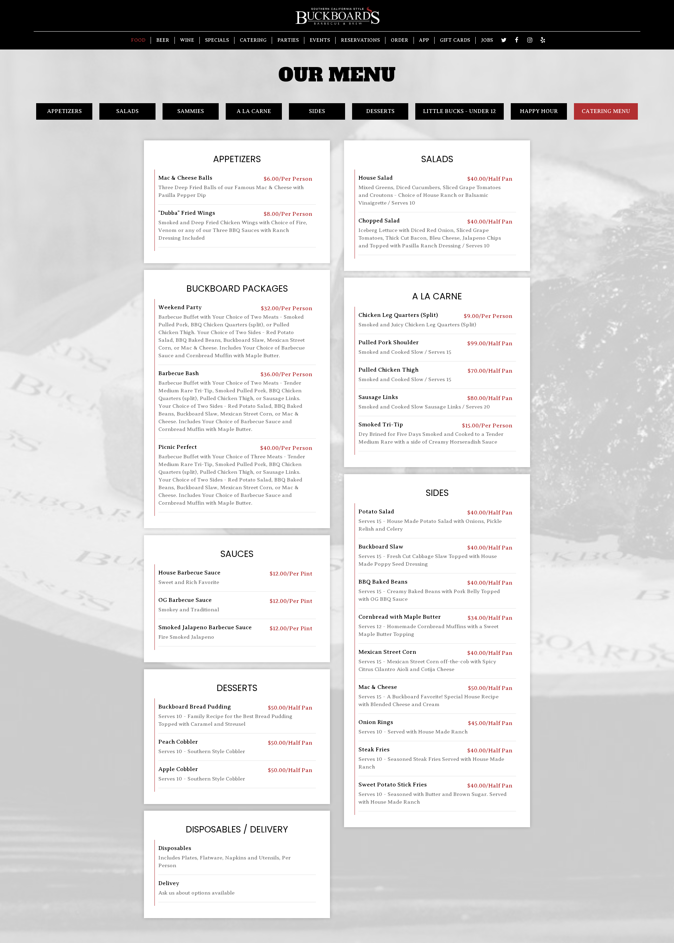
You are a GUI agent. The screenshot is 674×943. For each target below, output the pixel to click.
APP (424, 40)
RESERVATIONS (360, 40)
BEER (162, 40)
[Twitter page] (503, 40)
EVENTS (320, 40)
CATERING (253, 40)
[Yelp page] (542, 40)
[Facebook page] (516, 40)
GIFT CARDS (455, 40)
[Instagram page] (529, 40)
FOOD (138, 40)
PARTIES (288, 40)
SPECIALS (217, 40)
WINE (187, 40)
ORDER (399, 40)
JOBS (487, 40)
